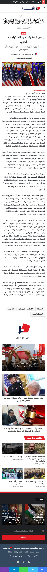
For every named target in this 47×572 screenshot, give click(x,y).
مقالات (19, 28)
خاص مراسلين (20, 556)
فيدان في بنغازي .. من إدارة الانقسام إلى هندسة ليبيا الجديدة (11, 520)
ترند (20, 552)
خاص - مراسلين (29, 54)
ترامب (10, 309)
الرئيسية (26, 28)
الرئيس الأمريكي (25, 309)
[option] (23, 357)
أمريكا (39, 309)
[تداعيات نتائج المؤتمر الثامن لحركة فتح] (34, 473)
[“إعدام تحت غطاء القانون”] (12, 448)
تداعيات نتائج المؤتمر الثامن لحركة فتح (35, 482)
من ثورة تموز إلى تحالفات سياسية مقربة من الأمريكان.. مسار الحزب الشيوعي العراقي (25, 363)
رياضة (16, 552)
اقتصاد (26, 552)
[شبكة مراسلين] (31, 8)
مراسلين (6, 548)
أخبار (37, 552)
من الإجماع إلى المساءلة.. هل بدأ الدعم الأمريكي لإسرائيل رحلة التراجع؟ (37, 517)
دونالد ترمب (37, 314)
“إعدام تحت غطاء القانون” (13, 456)
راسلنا (12, 556)
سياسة (35, 354)
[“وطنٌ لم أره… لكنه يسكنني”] (12, 473)
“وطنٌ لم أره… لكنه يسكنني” (16, 482)
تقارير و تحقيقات (31, 556)
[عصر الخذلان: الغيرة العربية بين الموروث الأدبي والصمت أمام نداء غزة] (34, 448)
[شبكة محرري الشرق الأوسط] (23, 21)
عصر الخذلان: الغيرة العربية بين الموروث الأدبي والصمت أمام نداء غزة (35, 458)
